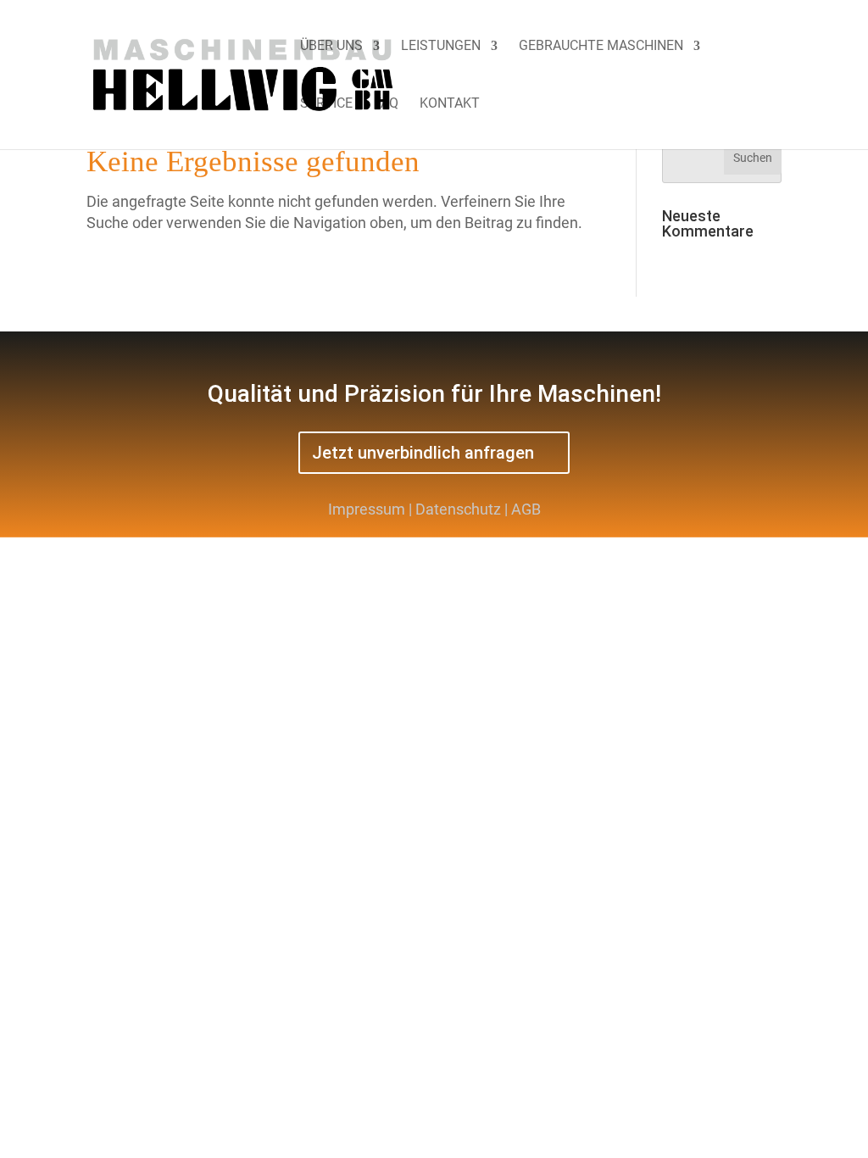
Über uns (331, 46)
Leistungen (441, 46)
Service (326, 104)
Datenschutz (458, 509)
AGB (526, 509)
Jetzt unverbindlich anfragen (423, 453)
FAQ (386, 104)
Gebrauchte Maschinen (601, 46)
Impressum (366, 509)
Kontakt (450, 104)
